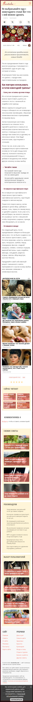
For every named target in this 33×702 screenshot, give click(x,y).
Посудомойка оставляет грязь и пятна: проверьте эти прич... (16, 572)
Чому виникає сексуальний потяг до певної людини (9, 403)
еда (24, 377)
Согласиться (16, 699)
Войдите (5, 421)
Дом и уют (20, 635)
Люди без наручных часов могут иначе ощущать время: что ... (16, 588)
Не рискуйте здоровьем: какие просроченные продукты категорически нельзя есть (17, 180)
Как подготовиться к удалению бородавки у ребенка (17, 547)
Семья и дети (21, 638)
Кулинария (20, 647)
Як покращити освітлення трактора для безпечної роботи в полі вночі (18, 523)
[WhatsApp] (20, 22)
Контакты (6, 647)
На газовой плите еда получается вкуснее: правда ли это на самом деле (17, 173)
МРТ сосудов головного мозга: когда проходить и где (17, 536)
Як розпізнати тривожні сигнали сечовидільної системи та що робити (18, 530)
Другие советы (22, 658)
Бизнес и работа (22, 655)
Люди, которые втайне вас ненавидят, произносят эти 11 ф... (15, 461)
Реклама (5, 644)
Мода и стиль (21, 649)
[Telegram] (4, 22)
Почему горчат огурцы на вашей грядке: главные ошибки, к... (9, 394)
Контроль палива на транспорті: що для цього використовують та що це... (18, 516)
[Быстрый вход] (26, 3)
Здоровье (20, 641)
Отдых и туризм (22, 652)
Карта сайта (7, 649)
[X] (12, 22)
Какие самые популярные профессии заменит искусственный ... (14, 477)
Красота (19, 644)
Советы (5, 638)
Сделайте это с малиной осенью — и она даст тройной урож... (16, 446)
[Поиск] (23, 3)
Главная (5, 635)
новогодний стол (14, 377)
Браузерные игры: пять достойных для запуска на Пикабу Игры (16, 541)
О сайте (5, 641)
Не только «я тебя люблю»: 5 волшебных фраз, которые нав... (16, 604)
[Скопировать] (29, 22)
